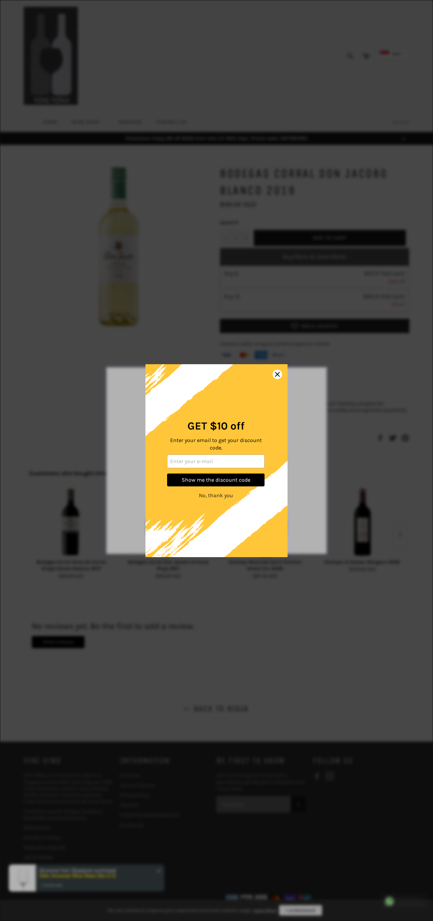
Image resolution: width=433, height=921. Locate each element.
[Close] (277, 374)
